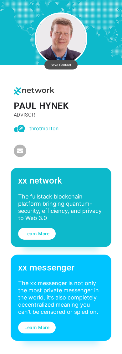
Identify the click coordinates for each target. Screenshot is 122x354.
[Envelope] (20, 151)
